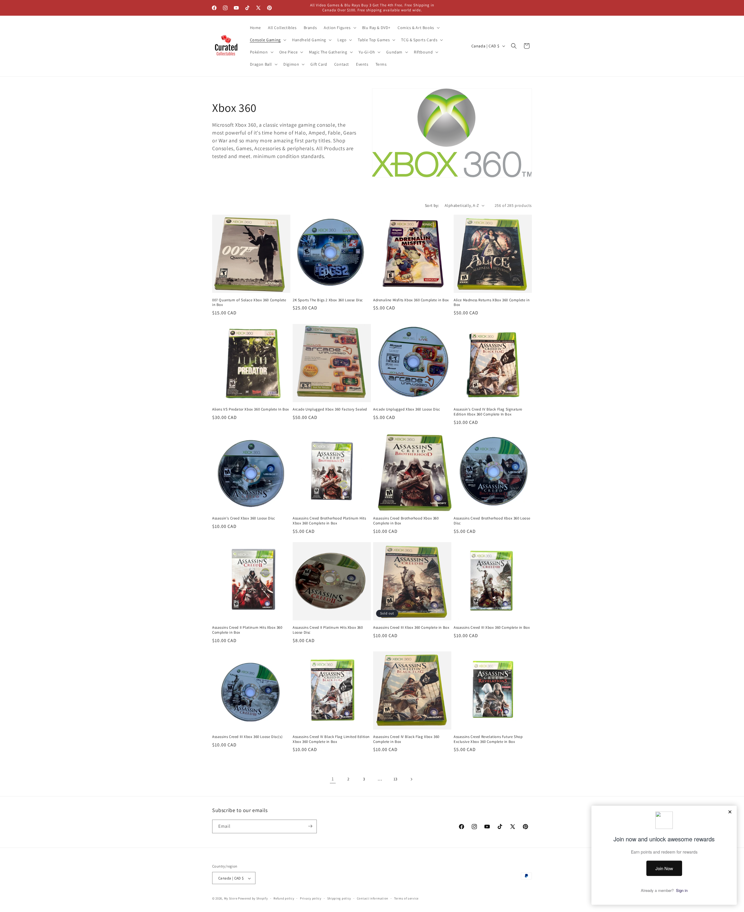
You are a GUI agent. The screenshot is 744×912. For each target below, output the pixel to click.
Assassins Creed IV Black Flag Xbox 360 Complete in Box (406, 739)
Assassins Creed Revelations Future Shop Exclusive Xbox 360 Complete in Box (488, 739)
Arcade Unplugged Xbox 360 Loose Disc (406, 409)
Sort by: (432, 205)
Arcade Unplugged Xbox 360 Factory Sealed (330, 409)
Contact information (372, 898)
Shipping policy (339, 898)
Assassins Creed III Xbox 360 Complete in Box (411, 627)
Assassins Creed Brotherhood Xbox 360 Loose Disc (492, 521)
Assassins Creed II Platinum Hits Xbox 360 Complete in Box (247, 630)
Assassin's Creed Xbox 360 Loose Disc (243, 518)
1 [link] (333, 779)
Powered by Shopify (253, 899)
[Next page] (411, 779)
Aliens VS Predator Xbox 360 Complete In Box (250, 409)
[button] (339, 27)
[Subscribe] (310, 826)
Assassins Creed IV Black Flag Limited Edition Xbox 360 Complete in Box (331, 739)
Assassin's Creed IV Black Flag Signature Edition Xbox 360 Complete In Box (488, 412)
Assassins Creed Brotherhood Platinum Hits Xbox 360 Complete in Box (329, 521)
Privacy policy (310, 898)
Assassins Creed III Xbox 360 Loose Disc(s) (247, 736)
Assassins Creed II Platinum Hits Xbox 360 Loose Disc (328, 630)
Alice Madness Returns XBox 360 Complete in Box (492, 302)
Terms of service (406, 898)
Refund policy (283, 898)
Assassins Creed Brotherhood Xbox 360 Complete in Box (406, 521)
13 (396, 779)
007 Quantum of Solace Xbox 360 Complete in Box (249, 302)
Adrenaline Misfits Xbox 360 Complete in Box (411, 300)
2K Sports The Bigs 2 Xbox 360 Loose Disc (328, 300)
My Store (230, 899)
